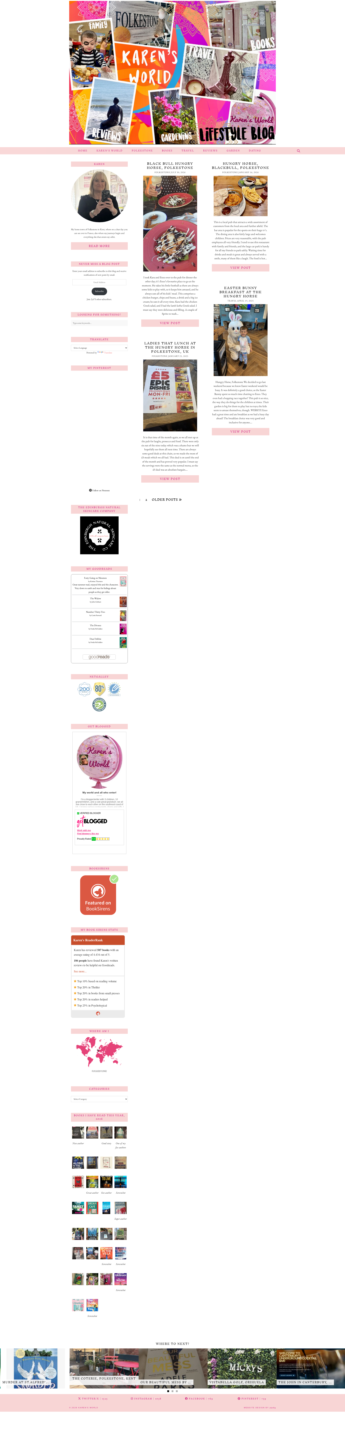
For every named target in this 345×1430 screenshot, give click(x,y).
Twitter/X (94, 1398)
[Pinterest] (85, 387)
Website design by (260, 1408)
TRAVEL (187, 150)
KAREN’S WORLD (109, 150)
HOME (83, 150)
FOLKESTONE (142, 150)
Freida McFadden (96, 629)
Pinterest (253, 1398)
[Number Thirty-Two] (123, 620)
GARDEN (233, 150)
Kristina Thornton (96, 581)
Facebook (200, 1398)
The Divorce (95, 625)
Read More (99, 246)
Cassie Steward (96, 615)
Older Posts (165, 499)
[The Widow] (123, 606)
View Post (170, 323)
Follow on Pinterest (101, 490)
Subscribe (99, 291)
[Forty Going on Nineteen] (123, 585)
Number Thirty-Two (95, 611)
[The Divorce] (123, 633)
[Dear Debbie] (123, 647)
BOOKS (167, 150)
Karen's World (88, 1408)
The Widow (95, 598)
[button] (78, 1137)
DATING (255, 150)
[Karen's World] (172, 73)
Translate (108, 352)
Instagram (147, 1398)
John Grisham (96, 602)
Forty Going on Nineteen (95, 577)
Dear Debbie (95, 638)
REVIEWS (210, 150)
